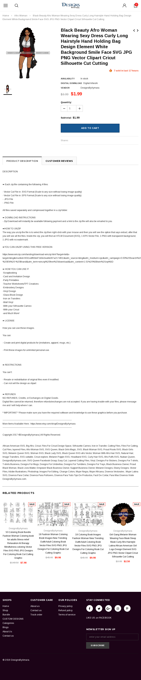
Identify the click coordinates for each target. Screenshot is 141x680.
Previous (134, 30)
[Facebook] (89, 608)
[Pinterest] (127, 608)
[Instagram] (118, 608)
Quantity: (66, 102)
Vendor (65, 88)
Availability (68, 78)
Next (137, 30)
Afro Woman (20, 15)
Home (6, 15)
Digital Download (71, 83)
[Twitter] (99, 608)
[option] (28, 52)
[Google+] (108, 608)
